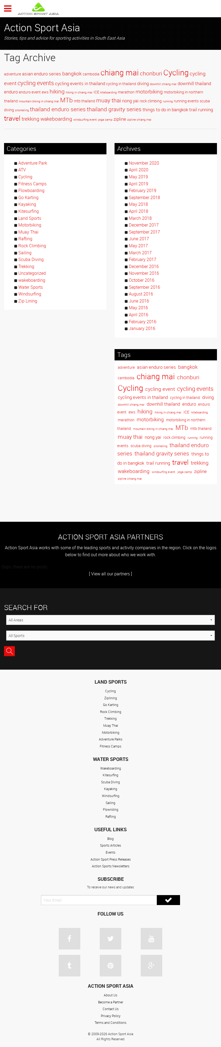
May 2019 (138, 177)
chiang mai (120, 72)
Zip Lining (27, 301)
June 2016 (139, 301)
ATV (22, 170)
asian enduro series (41, 74)
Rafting (25, 239)
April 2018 (138, 211)
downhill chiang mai (163, 84)
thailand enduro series (58, 109)
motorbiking (149, 91)
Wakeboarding (110, 768)
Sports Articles (110, 845)
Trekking (26, 266)
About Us (110, 995)
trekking (30, 118)
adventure (12, 73)
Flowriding (110, 809)
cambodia (91, 73)
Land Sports (29, 218)
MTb (66, 100)
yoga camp (105, 119)
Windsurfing (29, 294)
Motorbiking (29, 225)
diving (143, 83)
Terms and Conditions (110, 1022)
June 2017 (139, 239)
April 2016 (138, 315)
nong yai (130, 101)
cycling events (36, 83)
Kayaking (27, 204)
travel (12, 118)
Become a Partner (110, 1002)
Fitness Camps (32, 184)
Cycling (176, 72)
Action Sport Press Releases (111, 859)
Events (110, 852)
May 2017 (138, 246)
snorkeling (22, 110)
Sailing (25, 253)
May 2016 (138, 308)
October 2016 (141, 280)
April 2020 (138, 170)
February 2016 (142, 322)
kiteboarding (108, 92)
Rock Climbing (32, 246)
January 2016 (142, 328)
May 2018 (138, 204)
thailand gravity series (114, 109)
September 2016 (144, 287)
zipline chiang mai (139, 119)
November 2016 (144, 273)
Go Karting (28, 197)
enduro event (30, 92)
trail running (201, 110)
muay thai (108, 100)
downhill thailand (194, 83)
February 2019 (142, 190)
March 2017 (140, 253)
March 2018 (140, 218)
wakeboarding (56, 118)
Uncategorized (32, 273)
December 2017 (144, 225)
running (168, 101)
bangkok (72, 73)
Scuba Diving (31, 259)
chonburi (151, 73)
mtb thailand (84, 100)
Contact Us (111, 1009)
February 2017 (142, 259)
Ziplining (110, 698)
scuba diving (140, 445)
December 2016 (144, 266)
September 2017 (144, 232)
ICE (96, 92)
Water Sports (30, 287)
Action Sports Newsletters (110, 866)
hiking (57, 91)
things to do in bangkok (165, 110)
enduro (11, 92)
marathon (126, 92)
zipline (119, 119)
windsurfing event (85, 119)
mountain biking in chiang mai (39, 101)
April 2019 (138, 184)
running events (186, 100)
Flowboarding (31, 190)
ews (45, 92)
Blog (110, 838)
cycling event (160, 388)
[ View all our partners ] (110, 574)
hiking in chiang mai (79, 92)
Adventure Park (32, 163)
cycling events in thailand (80, 83)
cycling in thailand (121, 83)
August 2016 (141, 294)
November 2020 (144, 163)
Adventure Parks (110, 739)
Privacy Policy (110, 1016)
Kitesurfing (28, 211)
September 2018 (144, 197)
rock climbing (151, 100)
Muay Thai (28, 232)
